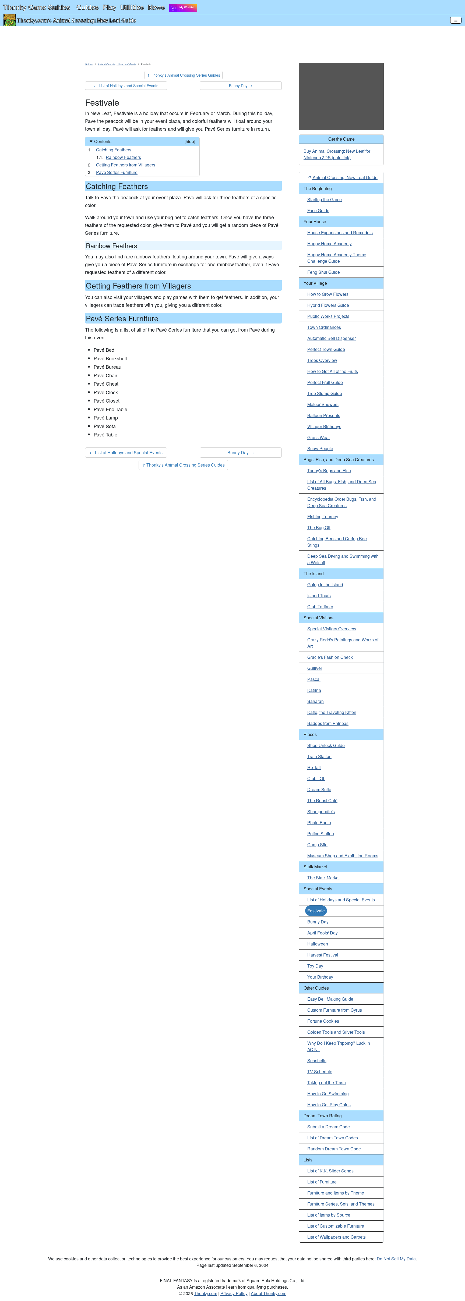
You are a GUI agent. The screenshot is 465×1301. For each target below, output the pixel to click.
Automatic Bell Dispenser (331, 338)
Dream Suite (319, 789)
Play (109, 7)
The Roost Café (322, 800)
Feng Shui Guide (323, 272)
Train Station (319, 756)
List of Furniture (322, 1182)
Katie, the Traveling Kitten (331, 712)
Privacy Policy (234, 1293)
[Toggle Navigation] (456, 20)
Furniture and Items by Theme (335, 1193)
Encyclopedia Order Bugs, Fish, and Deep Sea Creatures (341, 502)
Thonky (36, 7)
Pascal (313, 679)
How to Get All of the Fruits (332, 371)
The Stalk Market (323, 878)
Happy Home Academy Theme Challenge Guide (336, 257)
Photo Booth (319, 822)
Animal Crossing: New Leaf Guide (94, 20)
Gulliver (314, 668)
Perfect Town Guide (326, 349)
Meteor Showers (323, 404)
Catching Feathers (113, 150)
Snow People (320, 448)
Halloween (317, 944)
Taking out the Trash (326, 1082)
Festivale (316, 911)
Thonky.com (32, 20)
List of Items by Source (328, 1215)
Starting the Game (324, 199)
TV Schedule (319, 1071)
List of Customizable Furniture (335, 1226)
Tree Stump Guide (324, 393)
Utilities (132, 7)
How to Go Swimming (328, 1093)
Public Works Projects (328, 316)
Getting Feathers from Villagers (125, 165)
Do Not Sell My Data (396, 1259)
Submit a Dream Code (328, 1127)
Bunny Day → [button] (240, 85)
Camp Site (317, 844)
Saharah (315, 701)
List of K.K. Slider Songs (330, 1171)
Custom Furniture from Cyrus (334, 1010)
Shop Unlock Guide (326, 745)
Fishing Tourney (322, 516)
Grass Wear (318, 437)
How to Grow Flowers (327, 294)
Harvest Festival (322, 955)
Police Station (320, 833)
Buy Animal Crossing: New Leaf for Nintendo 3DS (337, 154)
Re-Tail (314, 767)
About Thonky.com (268, 1293)
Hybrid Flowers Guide (328, 305)
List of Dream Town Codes (332, 1138)
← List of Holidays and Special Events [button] (126, 85)
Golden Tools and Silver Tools (336, 1032)
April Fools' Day (322, 933)
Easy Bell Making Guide (330, 999)
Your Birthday (320, 977)
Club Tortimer (320, 606)
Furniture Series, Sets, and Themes (341, 1204)
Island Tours (319, 595)
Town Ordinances (324, 327)
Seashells (316, 1060)
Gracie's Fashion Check (330, 657)
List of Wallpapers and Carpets (336, 1237)
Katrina (314, 690)
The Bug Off (318, 527)
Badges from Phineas (327, 723)
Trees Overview (322, 360)
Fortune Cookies (323, 1021)
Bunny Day (318, 922)
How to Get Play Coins (329, 1104)
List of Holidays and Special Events (341, 900)
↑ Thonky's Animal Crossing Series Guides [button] (183, 75)
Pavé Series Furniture (117, 172)
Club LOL (316, 778)
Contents (144, 141)
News (156, 7)
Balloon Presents (323, 415)
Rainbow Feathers (123, 157)
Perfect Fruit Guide (325, 382)
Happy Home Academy (329, 243)
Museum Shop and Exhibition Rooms (342, 855)
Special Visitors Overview (331, 628)
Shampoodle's (321, 811)
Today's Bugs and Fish (329, 470)
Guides (87, 7)
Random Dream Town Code (334, 1149)
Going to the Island (325, 584)
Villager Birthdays (324, 426)
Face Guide (318, 210)
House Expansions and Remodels (340, 232)
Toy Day (315, 966)
